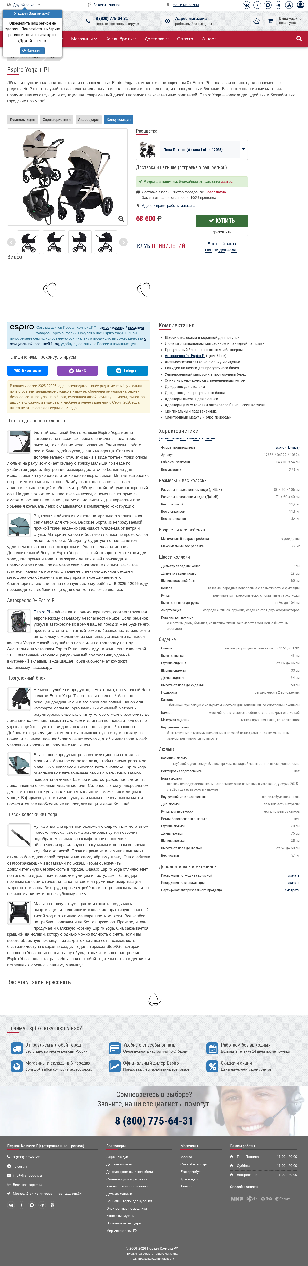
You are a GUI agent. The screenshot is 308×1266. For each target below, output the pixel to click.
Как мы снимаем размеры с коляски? (187, 438)
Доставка (155, 38)
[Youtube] (289, 5)
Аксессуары (88, 119)
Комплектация (22, 119)
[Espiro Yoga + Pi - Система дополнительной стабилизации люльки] (80, 242)
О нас (208, 38)
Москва (186, 1157)
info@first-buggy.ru (27, 1175)
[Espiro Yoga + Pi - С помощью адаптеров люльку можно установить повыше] (54, 242)
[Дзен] (257, 5)
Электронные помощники (126, 1208)
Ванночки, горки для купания (129, 1201)
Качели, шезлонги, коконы (127, 1186)
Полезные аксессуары (123, 1223)
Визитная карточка (27, 1185)
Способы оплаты (244, 1186)
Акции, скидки (117, 1157)
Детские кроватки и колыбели (129, 1172)
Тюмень (186, 1186)
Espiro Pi (42, 612)
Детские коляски (119, 1164)
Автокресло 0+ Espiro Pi (185, 355)
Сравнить (224, 232)
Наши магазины (186, 5)
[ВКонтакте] (246, 5)
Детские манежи (119, 1194)
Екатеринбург (191, 1172)
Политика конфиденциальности (152, 1258)
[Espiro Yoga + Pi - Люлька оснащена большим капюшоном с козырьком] (106, 242)
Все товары (116, 1145)
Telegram (20, 1166)
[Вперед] (123, 242)
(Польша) (288, 447)
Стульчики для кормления (126, 1179)
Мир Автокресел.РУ (121, 1231)
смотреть (292, 890)
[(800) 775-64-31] (88, 21)
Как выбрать (118, 38)
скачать (294, 875)
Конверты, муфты (120, 1216)
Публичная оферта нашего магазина (152, 1253)
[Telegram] (278, 5)
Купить (224, 220)
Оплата (185, 38)
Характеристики (57, 119)
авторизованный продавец (122, 327)
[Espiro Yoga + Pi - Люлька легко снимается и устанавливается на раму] (28, 242)
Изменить (34, 50)
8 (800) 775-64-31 (112, 18)
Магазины (82, 38)
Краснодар (189, 1179)
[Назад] (11, 242)
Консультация (119, 119)
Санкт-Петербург (193, 1164)
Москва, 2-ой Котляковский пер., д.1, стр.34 (47, 1193)
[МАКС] (268, 5)
